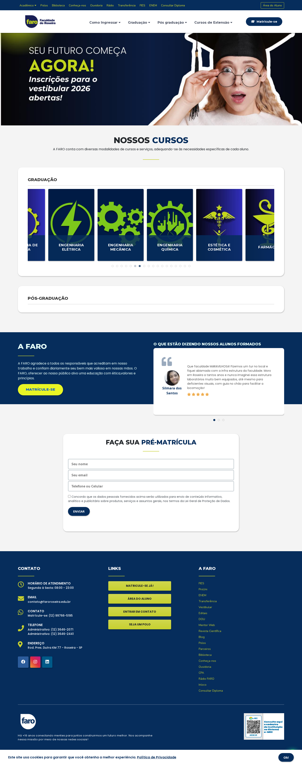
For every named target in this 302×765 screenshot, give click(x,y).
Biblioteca (58, 5)
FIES (142, 5)
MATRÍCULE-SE (40, 389)
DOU (202, 619)
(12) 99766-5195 (61, 615)
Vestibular (205, 607)
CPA (201, 673)
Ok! (286, 757)
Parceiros (205, 649)
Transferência (127, 5)
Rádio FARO (206, 679)
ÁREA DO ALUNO (140, 599)
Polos (44, 5)
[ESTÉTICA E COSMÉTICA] (200, 224)
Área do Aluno (272, 5)
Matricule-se (266, 21)
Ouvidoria (96, 5)
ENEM (153, 5)
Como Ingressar (104, 22)
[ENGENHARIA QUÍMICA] (151, 224)
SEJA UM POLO (140, 624)
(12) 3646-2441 (62, 634)
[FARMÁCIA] (250, 224)
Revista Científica (210, 631)
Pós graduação (171, 22)
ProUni (203, 589)
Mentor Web (207, 625)
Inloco (202, 685)
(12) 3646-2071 (62, 629)
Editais (203, 613)
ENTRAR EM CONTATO (139, 612)
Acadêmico (27, 5)
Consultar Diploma (173, 5)
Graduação (138, 22)
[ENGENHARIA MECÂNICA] (102, 224)
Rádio (110, 5)
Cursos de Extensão (212, 22)
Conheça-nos (77, 5)
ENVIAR (79, 511)
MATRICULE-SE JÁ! (140, 586)
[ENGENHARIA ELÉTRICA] (52, 224)
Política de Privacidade (156, 757)
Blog (202, 637)
